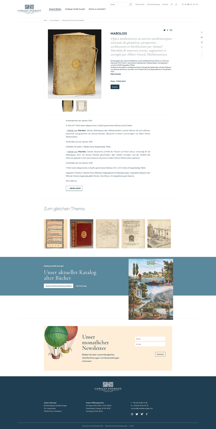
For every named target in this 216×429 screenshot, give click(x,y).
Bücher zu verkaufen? (97, 9)
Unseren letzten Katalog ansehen (58, 286)
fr (183, 4)
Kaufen (115, 87)
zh (194, 4)
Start (45, 20)
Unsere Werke (55, 9)
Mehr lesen (75, 188)
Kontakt (165, 4)
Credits (131, 426)
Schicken (160, 354)
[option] (56, 233)
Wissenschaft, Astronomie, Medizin (73, 20)
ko (197, 4)
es (191, 4)
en (185, 4)
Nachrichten (140, 4)
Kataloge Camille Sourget (75, 9)
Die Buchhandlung (153, 4)
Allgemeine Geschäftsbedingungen (116, 426)
